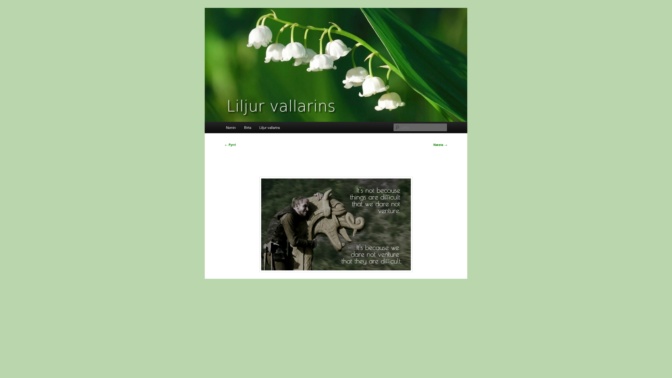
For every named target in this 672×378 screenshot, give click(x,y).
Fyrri (230, 144)
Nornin (231, 127)
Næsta (440, 144)
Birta (247, 127)
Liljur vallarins (269, 127)
